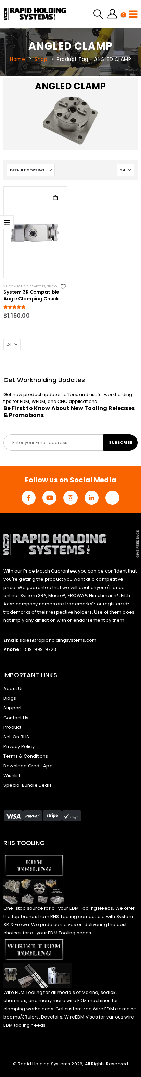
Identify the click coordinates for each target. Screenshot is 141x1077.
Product (12, 727)
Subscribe (120, 442)
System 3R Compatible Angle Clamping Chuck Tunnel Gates (31, 296)
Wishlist (12, 775)
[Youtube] (49, 498)
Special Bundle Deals (27, 785)
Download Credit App (28, 766)
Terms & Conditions (25, 756)
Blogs (9, 698)
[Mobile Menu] (133, 14)
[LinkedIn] (92, 498)
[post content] (35, 232)
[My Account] (112, 14)
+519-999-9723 (39, 649)
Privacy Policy (19, 746)
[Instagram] (70, 498)
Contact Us (15, 717)
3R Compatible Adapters (24, 286)
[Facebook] (29, 498)
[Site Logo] (35, 14)
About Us (13, 688)
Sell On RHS (16, 737)
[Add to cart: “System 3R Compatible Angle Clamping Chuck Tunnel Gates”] (55, 198)
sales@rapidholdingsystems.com (58, 640)
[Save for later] (64, 286)
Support (12, 708)
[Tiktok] (112, 498)
